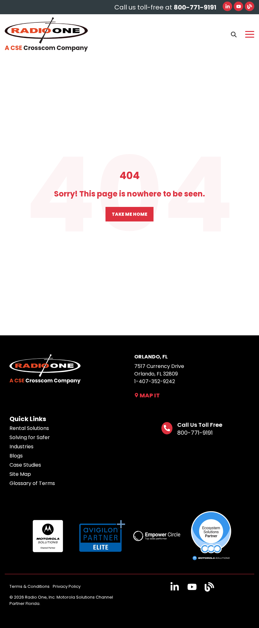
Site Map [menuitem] (20, 474)
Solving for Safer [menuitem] (29, 437)
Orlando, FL (151, 356)
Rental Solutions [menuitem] (29, 428)
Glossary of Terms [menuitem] (32, 483)
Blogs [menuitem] (16, 455)
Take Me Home (129, 214)
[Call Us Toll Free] (166, 428)
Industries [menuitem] (21, 446)
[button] (249, 34)
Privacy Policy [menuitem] (67, 586)
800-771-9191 (195, 433)
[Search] (234, 34)
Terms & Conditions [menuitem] (29, 586)
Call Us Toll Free (199, 425)
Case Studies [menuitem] (25, 465)
